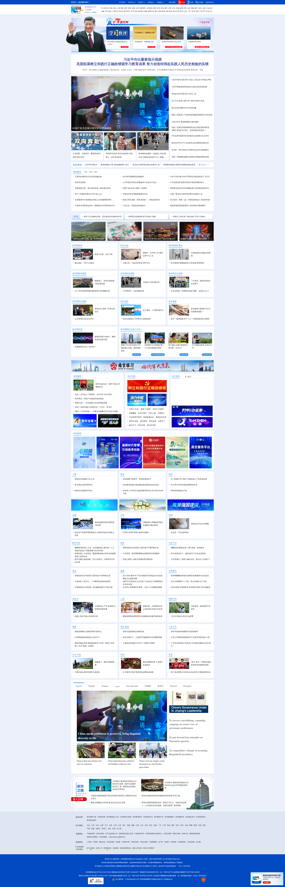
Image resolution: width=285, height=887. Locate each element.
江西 (137, 825)
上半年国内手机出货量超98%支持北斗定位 (139, 182)
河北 (97, 825)
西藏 (190, 825)
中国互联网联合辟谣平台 (153, 833)
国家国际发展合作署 (126, 833)
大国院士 (161, 413)
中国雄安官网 (139, 833)
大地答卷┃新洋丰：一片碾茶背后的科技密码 (92, 581)
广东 (159, 825)
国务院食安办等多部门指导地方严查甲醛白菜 (140, 547)
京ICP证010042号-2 (147, 875)
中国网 (95, 842)
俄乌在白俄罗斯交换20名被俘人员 (117, 164)
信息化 (121, 11)
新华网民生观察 (79, 301)
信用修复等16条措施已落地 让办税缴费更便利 (93, 199)
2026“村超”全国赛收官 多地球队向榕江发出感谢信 (191, 587)
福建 (132, 825)
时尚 (178, 11)
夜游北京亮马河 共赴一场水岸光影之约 (87, 239)
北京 (88, 825)
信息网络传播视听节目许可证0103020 (186, 872)
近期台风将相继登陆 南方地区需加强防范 (193, 127)
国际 (122, 8)
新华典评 (143, 421)
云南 (186, 825)
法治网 (198, 842)
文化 (173, 8)
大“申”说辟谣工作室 (158, 355)
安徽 (128, 825)
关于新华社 (122, 2)
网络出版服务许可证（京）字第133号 (126, 875)
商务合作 (139, 866)
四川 (177, 825)
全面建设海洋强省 (194, 41)
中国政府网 (91, 833)
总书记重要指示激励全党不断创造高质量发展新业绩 (177, 69)
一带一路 (190, 11)
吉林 (110, 825)
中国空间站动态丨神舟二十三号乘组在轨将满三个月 (107, 127)
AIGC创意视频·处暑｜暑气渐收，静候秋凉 (187, 547)
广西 (164, 825)
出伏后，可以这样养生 (180, 532)
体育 (169, 8)
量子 (166, 8)
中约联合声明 (205, 79)
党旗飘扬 (132, 413)
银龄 (145, 11)
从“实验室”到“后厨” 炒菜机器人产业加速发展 (189, 479)
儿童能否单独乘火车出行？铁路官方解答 (139, 643)
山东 (141, 825)
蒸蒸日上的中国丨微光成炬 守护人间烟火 (189, 216)
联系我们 (113, 866)
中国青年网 (125, 842)
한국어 (160, 686)
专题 (201, 69)
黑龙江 (104, 828)
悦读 (181, 11)
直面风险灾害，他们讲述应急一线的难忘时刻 (93, 188)
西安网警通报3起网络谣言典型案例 (145, 553)
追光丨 (77, 394)
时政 (114, 8)
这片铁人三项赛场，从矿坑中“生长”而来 (96, 394)
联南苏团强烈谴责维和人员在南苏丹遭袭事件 (188, 205)
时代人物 (152, 413)
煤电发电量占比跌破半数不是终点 (88, 631)
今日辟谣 (126, 553)
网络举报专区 (210, 2)
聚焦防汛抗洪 (161, 417)
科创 (162, 8)
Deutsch (173, 686)
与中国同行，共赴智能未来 (133, 291)
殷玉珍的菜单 (123, 153)
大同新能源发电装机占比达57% (87, 637)
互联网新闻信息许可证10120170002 (98, 872)
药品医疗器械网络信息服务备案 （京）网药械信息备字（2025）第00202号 (180, 875)
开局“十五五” (134, 409)
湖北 (150, 825)
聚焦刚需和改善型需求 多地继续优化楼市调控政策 (142, 616)
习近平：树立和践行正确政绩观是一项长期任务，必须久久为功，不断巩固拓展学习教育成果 (118, 69)
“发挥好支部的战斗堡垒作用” (171, 41)
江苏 (119, 825)
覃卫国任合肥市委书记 (84, 484)
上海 (115, 825)
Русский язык (132, 686)
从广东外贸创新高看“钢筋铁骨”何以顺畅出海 (92, 291)
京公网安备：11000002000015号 (127, 879)
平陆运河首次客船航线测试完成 (135, 194)
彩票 (170, 11)
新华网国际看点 (176, 245)
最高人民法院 (137, 848)
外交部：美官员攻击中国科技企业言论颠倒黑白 (190, 149)
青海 (204, 825)
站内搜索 (200, 2)
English (79, 686)
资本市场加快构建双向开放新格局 (184, 631)
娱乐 (174, 11)
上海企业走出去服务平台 (116, 837)
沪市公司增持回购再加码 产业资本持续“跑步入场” (190, 637)
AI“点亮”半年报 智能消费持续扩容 (184, 484)
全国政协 (116, 848)
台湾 (137, 8)
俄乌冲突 (141, 425)
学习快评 (124, 47)
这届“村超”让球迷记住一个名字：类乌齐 (96, 407)
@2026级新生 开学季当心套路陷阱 (136, 318)
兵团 (109, 828)
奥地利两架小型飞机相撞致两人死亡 (86, 164)
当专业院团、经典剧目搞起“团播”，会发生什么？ (190, 291)
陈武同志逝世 (80, 182)
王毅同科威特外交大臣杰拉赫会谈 (88, 176)
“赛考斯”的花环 (111, 153)
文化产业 (209, 11)
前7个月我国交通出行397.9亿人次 (88, 194)
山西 (101, 825)
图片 (196, 8)
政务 (200, 8)
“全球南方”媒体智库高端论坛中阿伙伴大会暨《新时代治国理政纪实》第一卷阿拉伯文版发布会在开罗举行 (124, 785)
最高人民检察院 (148, 848)
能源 (163, 11)
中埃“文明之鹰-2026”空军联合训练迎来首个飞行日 (190, 176)
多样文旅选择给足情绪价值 (133, 631)
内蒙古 (98, 828)
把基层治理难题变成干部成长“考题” (142, 216)
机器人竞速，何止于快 (104, 254)
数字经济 (127, 11)
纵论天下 (132, 425)
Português (187, 686)
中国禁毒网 (103, 837)
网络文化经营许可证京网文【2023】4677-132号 (96, 875)
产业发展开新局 (135, 417)
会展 (167, 11)
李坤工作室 (184, 355)
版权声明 (126, 866)
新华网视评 (77, 245)
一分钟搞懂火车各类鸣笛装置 (95, 402)
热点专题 (131, 376)
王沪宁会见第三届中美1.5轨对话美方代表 (187, 100)
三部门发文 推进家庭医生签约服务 (185, 121)
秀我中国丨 (79, 402)
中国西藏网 (153, 842)
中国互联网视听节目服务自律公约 (151, 879)
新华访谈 (124, 245)
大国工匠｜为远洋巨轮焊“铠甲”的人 (137, 263)
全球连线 (149, 8)
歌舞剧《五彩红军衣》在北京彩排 (121, 239)
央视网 (118, 842)
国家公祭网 (176, 833)
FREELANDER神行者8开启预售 (136, 532)
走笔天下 (161, 421)
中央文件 (209, 8)
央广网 (160, 842)
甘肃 (199, 825)
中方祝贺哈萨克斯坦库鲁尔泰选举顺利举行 (187, 182)
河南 (146, 825)
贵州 (181, 825)
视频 (192, 8)
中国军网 (173, 842)
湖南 (155, 825)
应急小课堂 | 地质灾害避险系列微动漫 (138, 559)
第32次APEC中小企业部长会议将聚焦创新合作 (190, 142)
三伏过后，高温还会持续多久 (134, 205)
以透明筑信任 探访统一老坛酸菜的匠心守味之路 (94, 587)
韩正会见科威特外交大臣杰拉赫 (183, 107)
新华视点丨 (79, 398)
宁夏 (88, 828)
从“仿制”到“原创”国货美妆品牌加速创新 (138, 672)
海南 (168, 825)
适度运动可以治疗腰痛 (200, 523)
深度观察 (77, 376)
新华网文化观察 (176, 273)
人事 (118, 8)
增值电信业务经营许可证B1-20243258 (124, 872)
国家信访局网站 (92, 837)
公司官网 (88, 9)
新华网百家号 (201, 817)
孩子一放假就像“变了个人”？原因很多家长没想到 (190, 318)
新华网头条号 (190, 817)
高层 (110, 8)
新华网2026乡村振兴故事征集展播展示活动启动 (190, 575)
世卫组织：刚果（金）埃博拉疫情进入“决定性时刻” (190, 199)
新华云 (155, 866)
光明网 (166, 842)
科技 (158, 8)
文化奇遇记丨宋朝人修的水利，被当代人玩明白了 (190, 559)
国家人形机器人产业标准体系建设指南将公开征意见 (191, 114)
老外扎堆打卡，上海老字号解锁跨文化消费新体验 (142, 637)
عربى (117, 686)
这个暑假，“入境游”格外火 (153, 310)
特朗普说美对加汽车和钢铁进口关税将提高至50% (189, 188)
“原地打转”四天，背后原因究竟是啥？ (188, 130)
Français (105, 686)
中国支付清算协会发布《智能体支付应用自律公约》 (95, 205)
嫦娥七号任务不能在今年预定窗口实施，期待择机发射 (131, 348)
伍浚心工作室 (207, 355)
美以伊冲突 (151, 425)
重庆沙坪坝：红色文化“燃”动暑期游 (194, 239)
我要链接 (119, 866)
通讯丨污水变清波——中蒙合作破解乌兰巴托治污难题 (96, 411)
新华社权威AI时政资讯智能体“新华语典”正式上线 (161, 795)
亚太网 (196, 11)
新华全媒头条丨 (102, 384)
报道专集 (206, 22)
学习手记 (151, 47)
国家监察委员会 (125, 848)
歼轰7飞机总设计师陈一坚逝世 (135, 188)
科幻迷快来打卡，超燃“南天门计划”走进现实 (188, 553)
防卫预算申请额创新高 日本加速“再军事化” (188, 263)
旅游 (159, 11)
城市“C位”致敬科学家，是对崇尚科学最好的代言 (103, 216)
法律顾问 (133, 866)
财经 (125, 8)
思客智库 (142, 8)
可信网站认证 (168, 879)
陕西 (195, 825)
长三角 (119, 828)
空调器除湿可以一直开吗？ (85, 346)
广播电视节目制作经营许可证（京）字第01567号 (155, 872)
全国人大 (99, 848)
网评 (129, 8)
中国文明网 (100, 833)
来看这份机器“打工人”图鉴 (153, 157)
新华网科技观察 (127, 273)
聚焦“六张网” (146, 409)
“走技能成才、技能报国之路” (144, 41)
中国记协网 (167, 833)
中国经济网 (134, 842)
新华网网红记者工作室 (130, 329)
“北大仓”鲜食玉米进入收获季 (182, 616)
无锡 (113, 828)
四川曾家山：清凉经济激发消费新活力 (160, 239)
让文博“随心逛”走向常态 (84, 318)
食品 (110, 11)
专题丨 (174, 127)
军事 (185, 8)
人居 (122, 598)
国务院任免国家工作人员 (84, 479)
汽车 (106, 11)
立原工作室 (136, 355)
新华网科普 (77, 329)
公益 (185, 11)
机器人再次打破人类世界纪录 (86, 616)
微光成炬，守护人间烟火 (84, 263)
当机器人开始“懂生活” (151, 282)
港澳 (133, 8)
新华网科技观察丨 (145, 153)
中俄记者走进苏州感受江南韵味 (87, 672)
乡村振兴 (140, 11)
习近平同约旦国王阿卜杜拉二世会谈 (185, 79)
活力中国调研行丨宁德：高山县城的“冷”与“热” (189, 581)
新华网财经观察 (79, 273)
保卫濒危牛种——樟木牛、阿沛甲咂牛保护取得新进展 (191, 164)
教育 (154, 8)
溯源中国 (151, 11)
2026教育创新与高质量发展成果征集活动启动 (141, 484)
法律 (203, 8)
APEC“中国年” (158, 409)
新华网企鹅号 (91, 820)
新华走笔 (152, 421)
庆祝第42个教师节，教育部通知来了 (137, 479)
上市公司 (202, 11)
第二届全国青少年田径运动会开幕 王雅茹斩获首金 (191, 672)
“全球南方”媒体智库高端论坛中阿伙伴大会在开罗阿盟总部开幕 (177, 785)
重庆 (173, 825)
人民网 (89, 842)
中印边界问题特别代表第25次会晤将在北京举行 (190, 135)
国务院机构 (107, 848)
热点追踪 (124, 301)
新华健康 (173, 301)
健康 (181, 8)
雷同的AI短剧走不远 (179, 490)
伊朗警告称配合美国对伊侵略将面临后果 (193, 156)
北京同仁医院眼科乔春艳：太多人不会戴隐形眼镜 (142, 587)
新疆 (92, 828)
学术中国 (134, 11)
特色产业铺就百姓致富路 (94, 398)
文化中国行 (142, 413)
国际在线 (102, 842)
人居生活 (115, 11)
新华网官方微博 (125, 817)
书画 (177, 8)
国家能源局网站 (194, 833)
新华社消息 (133, 421)
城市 (156, 11)
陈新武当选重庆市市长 (84, 490)
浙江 (124, 825)
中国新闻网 (181, 842)
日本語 (148, 686)
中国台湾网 (144, 842)
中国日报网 (110, 842)
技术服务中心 (147, 866)
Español (92, 686)
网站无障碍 (172, 2)
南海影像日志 (148, 417)
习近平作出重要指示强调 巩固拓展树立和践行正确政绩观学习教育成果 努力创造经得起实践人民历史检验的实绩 (142, 61)
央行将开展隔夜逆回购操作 (133, 176)
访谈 (188, 8)
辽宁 (106, 825)
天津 (92, 825)
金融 (102, 11)
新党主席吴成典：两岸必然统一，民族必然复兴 (141, 199)
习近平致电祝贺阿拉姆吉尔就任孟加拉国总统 (189, 86)
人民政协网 (191, 842)
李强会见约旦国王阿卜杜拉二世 (183, 93)
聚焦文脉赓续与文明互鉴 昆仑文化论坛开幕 (108, 802)
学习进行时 (105, 8)
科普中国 (185, 833)
